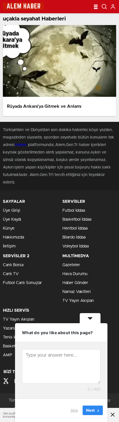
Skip (74, 410)
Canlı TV (10, 274)
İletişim (9, 246)
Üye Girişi (11, 211)
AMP (7, 355)
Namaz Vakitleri (76, 292)
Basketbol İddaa (76, 219)
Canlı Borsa (13, 265)
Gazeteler (71, 265)
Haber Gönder (75, 283)
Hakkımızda (13, 237)
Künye (8, 228)
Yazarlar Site (14, 328)
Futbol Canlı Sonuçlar (22, 283)
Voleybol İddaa (75, 246)
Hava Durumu (75, 274)
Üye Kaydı (12, 219)
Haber (21, 145)
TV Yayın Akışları (78, 301)
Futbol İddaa (73, 211)
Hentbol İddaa (75, 228)
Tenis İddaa (13, 337)
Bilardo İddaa (73, 237)
